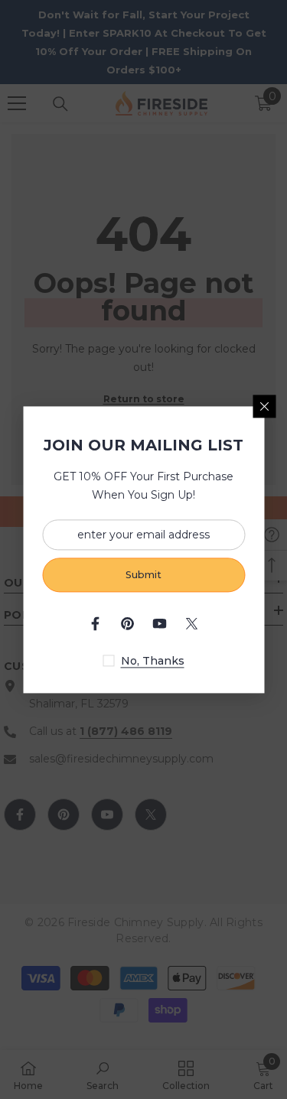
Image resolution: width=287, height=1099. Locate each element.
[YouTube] (160, 623)
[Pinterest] (128, 623)
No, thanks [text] (152, 661)
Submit (143, 574)
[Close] (264, 406)
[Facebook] (96, 623)
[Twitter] (192, 623)
